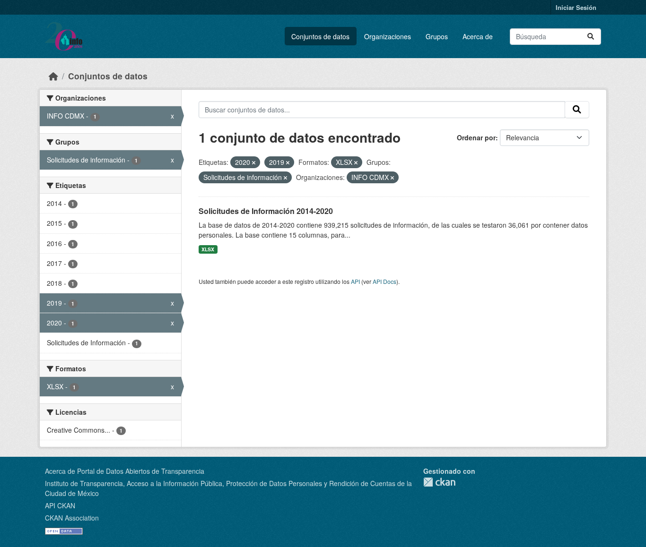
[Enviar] (590, 36)
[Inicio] (53, 76)
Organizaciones (387, 36)
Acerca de (478, 36)
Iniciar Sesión (576, 7)
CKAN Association (72, 517)
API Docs (384, 281)
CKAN (439, 482)
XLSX (207, 249)
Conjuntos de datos (320, 36)
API (355, 281)
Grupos (437, 36)
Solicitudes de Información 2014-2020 (266, 210)
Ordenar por (476, 137)
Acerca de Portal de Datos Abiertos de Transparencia (124, 471)
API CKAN (60, 505)
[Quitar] (253, 162)
